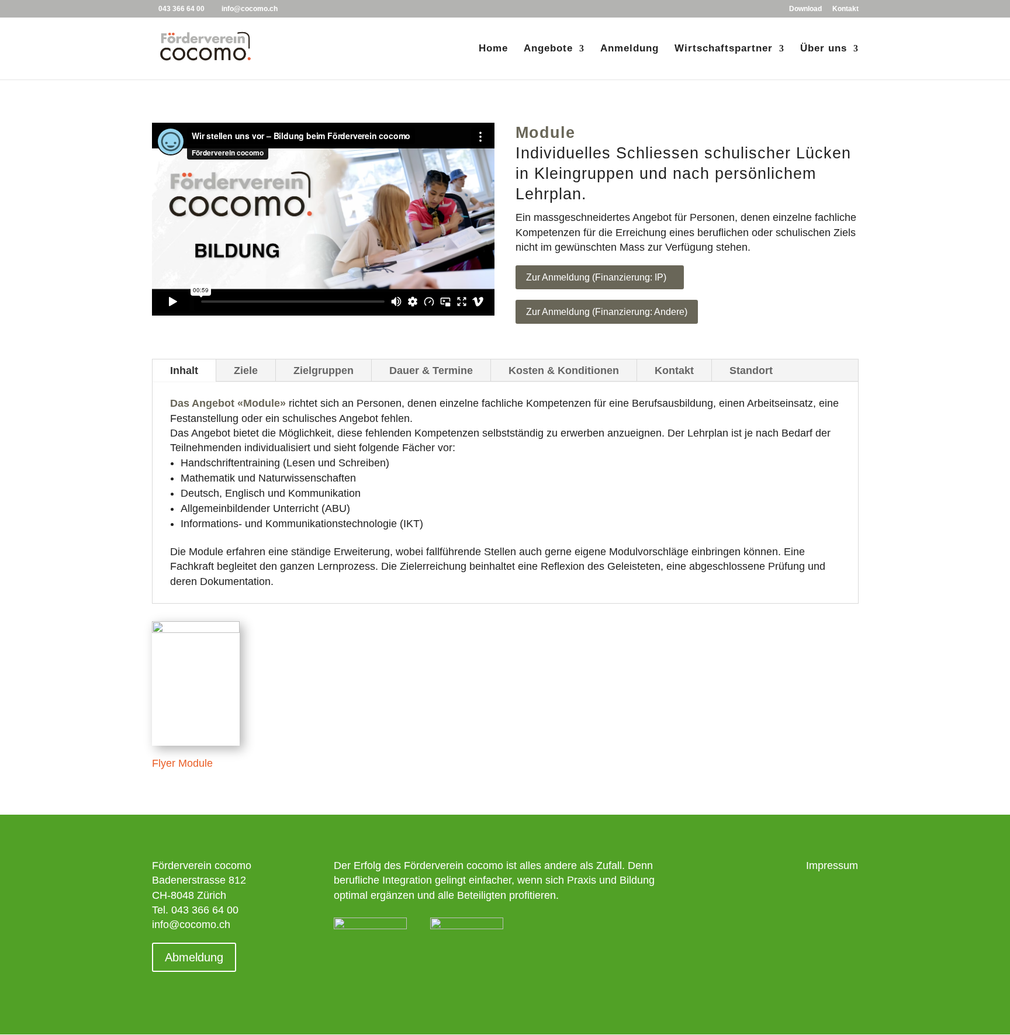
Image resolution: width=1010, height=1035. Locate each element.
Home (493, 49)
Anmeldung (629, 49)
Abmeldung (194, 957)
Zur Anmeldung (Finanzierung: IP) (596, 277)
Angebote (548, 49)
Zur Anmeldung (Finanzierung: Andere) (606, 312)
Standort (751, 370)
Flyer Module (182, 763)
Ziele (246, 370)
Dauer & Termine (431, 370)
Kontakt (845, 9)
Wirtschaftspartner (724, 49)
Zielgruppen (323, 370)
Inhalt (184, 370)
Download (805, 9)
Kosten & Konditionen (564, 370)
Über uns (823, 49)
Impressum (832, 865)
